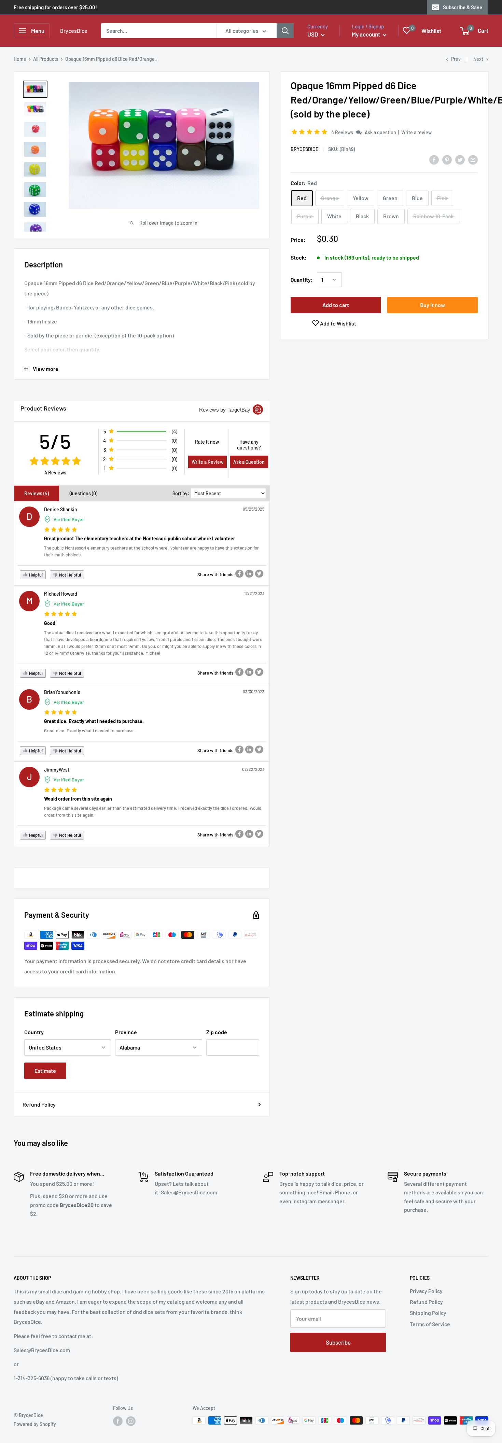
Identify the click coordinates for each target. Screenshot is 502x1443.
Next (478, 59)
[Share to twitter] (259, 574)
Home (20, 59)
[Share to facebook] (239, 574)
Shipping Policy (428, 1312)
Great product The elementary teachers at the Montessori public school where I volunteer (139, 538)
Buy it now (432, 305)
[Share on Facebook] (434, 159)
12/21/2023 (254, 593)
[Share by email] (473, 159)
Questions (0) (83, 493)
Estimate (45, 1070)
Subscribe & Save (462, 7)
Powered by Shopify (35, 1424)
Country (34, 1032)
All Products (45, 59)
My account (366, 34)
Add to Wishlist (337, 323)
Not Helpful (69, 575)
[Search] (285, 30)
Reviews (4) (36, 493)
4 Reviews (342, 132)
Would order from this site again (78, 799)
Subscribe (338, 1342)
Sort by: (180, 493)
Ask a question (380, 132)
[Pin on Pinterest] (447, 159)
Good (49, 623)
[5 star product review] (60, 530)
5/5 (55, 441)
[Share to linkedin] (249, 574)
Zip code (216, 1032)
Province (126, 1032)
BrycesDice (304, 149)
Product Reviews (43, 408)
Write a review (416, 132)
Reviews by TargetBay (225, 410)
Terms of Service (430, 1324)
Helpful (35, 575)
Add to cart (335, 305)
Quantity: (302, 279)
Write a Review (207, 462)
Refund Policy (39, 1104)
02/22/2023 (253, 769)
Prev (456, 59)
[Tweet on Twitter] (460, 159)
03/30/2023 (253, 691)
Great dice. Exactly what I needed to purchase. (94, 721)
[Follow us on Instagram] (131, 1421)
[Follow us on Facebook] (118, 1421)
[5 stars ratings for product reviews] (55, 461)
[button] (310, 132)
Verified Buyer (69, 519)
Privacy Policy (426, 1291)
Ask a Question (249, 462)
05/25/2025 (253, 509)
